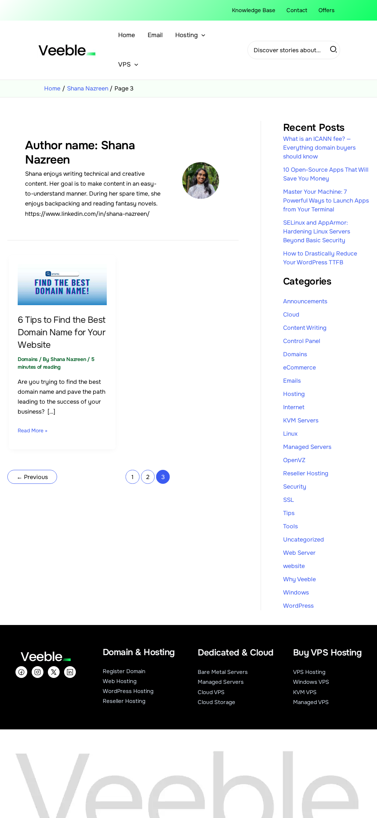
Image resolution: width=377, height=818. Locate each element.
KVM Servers (300, 420)
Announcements (305, 301)
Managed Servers (307, 447)
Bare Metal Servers (223, 672)
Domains (28, 359)
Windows (296, 592)
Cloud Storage (216, 702)
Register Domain (124, 671)
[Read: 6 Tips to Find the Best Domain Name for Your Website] (62, 284)
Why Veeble (299, 579)
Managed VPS (311, 702)
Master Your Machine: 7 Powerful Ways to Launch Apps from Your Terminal (326, 200)
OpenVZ (294, 460)
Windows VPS (311, 682)
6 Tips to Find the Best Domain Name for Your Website (62, 332)
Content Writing (305, 328)
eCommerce (299, 367)
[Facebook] (21, 672)
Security (294, 486)
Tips (289, 513)
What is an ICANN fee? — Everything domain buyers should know (319, 147)
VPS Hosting (309, 672)
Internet (293, 407)
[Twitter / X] (54, 672)
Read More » (32, 430)
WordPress (298, 606)
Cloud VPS (211, 692)
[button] (201, 35)
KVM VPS (305, 692)
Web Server (299, 553)
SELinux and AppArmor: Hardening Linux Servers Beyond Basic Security (316, 231)
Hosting (294, 394)
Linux (290, 433)
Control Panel (301, 341)
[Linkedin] (70, 672)
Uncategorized (303, 539)
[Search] (334, 50)
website (294, 566)
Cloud (291, 314)
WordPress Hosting (128, 691)
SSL (288, 500)
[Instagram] (37, 672)
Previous (32, 477)
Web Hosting (120, 681)
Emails (292, 381)
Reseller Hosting (305, 473)
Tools (290, 526)
